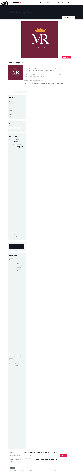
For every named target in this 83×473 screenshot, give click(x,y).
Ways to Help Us (61, 2)
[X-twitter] (14, 2)
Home (41, 2)
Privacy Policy (12, 463)
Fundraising (70, 17)
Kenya (15, 361)
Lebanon (16, 365)
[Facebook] (12, 2)
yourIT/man (28, 470)
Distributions (12, 101)
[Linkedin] (18, 2)
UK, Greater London (20, 147)
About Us (47, 2)
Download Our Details (17, 246)
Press (10, 114)
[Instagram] (16, 2)
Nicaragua (17, 141)
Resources (70, 2)
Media (10, 110)
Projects (53, 2)
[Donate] (20, 2)
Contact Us (77, 2)
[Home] (4, 2)
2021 (11, 127)
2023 (18, 127)
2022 (14, 127)
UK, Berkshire (17, 236)
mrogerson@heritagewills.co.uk (30, 84)
